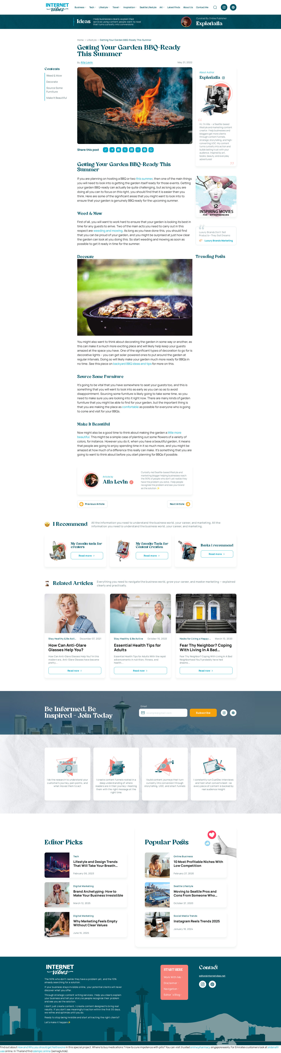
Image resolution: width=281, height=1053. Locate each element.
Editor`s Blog (172, 994)
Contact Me (202, 7)
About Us (188, 7)
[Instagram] (224, 7)
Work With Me (172, 977)
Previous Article (95, 503)
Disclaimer (170, 983)
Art (161, 7)
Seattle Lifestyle (148, 7)
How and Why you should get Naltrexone (41, 1047)
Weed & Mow (54, 75)
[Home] (57, 7)
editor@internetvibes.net (212, 975)
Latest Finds (173, 7)
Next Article (177, 503)
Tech (91, 7)
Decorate (52, 82)
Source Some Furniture (54, 89)
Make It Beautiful (56, 98)
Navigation (170, 989)
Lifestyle (103, 7)
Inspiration (129, 7)
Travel (116, 7)
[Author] (131, 482)
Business (79, 7)
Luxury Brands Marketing (219, 240)
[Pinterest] (233, 7)
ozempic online (42, 1051)
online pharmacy (200, 1047)
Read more (85, 555)
